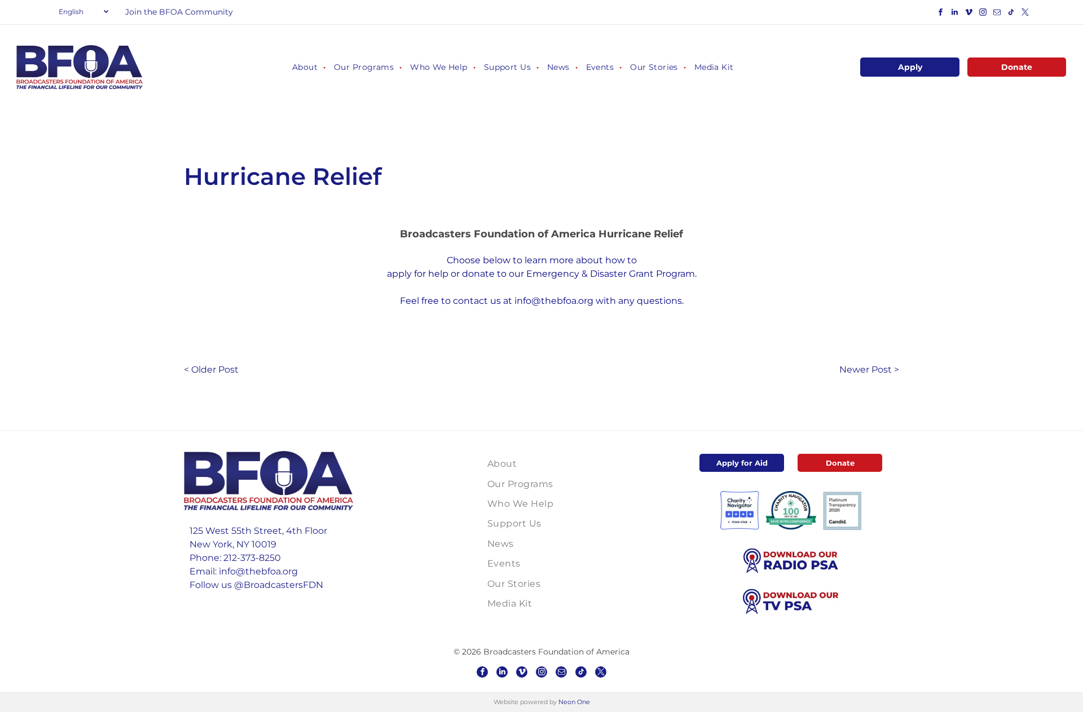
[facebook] (940, 14)
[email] (996, 14)
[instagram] (982, 14)
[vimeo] (968, 14)
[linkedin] (954, 14)
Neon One (574, 702)
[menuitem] (304, 67)
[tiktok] (1010, 14)
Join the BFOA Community (179, 12)
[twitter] (1025, 14)
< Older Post (211, 369)
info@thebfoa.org (553, 300)
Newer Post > (869, 369)
